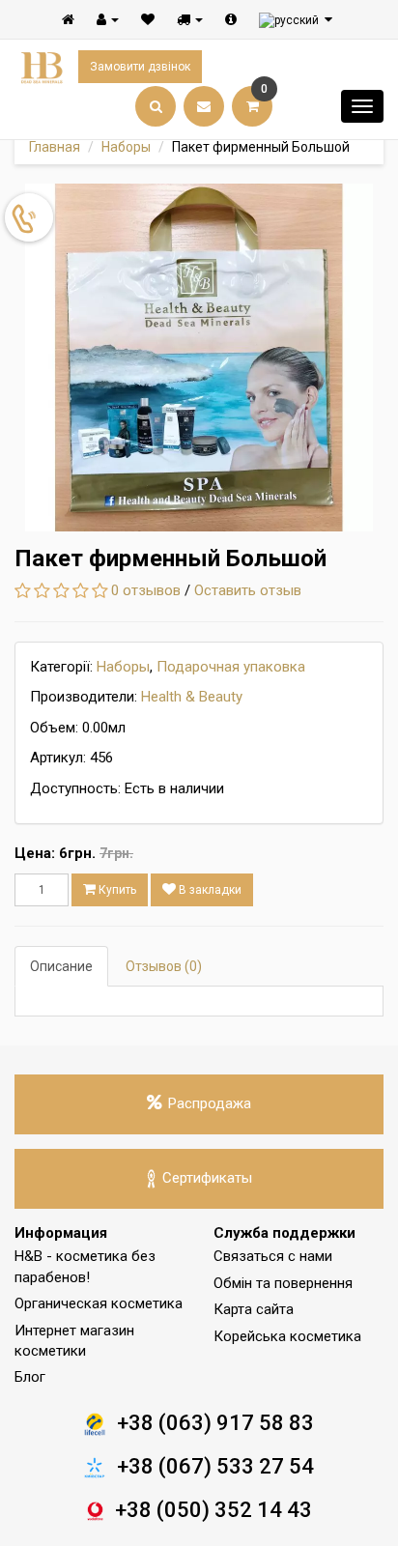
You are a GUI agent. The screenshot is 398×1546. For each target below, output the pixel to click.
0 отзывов (146, 590)
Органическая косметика (98, 1303)
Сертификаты (207, 1178)
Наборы (126, 147)
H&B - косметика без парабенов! (85, 1266)
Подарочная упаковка (230, 666)
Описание (61, 966)
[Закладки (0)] (147, 19)
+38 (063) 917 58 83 (215, 1423)
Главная (54, 147)
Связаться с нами (272, 1256)
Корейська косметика (287, 1336)
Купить (116, 890)
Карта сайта (253, 1309)
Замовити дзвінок (140, 66)
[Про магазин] (231, 19)
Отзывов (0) (164, 966)
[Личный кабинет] (108, 19)
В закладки (209, 890)
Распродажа (209, 1103)
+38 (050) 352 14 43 (213, 1510)
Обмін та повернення (283, 1283)
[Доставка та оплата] (190, 19)
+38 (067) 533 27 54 (215, 1466)
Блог (29, 1377)
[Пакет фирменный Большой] (199, 357)
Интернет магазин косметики (74, 1341)
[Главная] (68, 19)
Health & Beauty (191, 696)
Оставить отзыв (247, 590)
